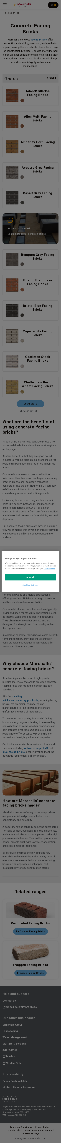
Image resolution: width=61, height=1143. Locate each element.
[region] (31, 571)
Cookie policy (49, 568)
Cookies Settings (30, 585)
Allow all (30, 577)
